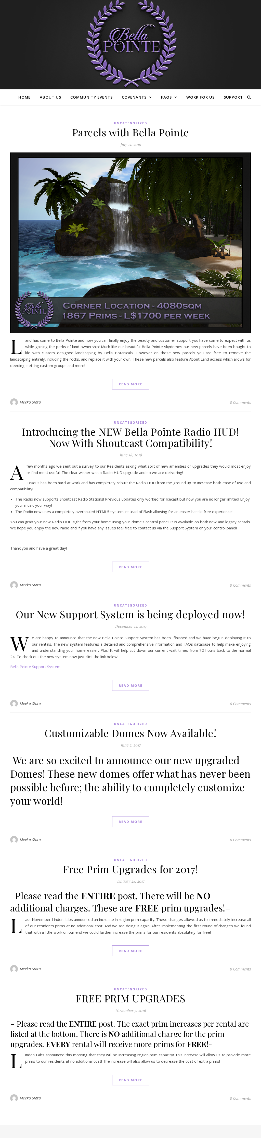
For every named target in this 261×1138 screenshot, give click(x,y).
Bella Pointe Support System (35, 666)
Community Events (91, 97)
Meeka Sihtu (30, 402)
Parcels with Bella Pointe (130, 132)
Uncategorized (130, 123)
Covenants (134, 97)
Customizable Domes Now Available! (131, 733)
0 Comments (240, 402)
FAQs (166, 97)
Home (24, 97)
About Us (50, 97)
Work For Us (200, 97)
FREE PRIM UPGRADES (130, 998)
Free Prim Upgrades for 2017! (130, 869)
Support (233, 97)
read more (130, 384)
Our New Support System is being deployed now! (130, 614)
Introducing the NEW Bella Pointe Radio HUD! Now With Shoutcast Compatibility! (130, 437)
